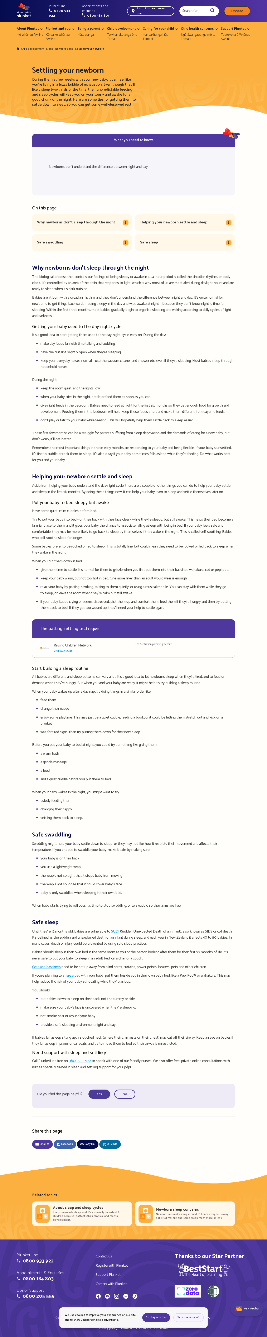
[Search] (212, 11)
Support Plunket (108, 1275)
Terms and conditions (136, 1328)
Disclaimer (161, 1328)
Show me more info (188, 1317)
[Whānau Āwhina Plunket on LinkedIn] (125, 1297)
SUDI (115, 931)
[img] (204, 1270)
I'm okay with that (156, 1317)
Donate (237, 11)
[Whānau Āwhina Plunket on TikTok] (134, 1297)
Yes (99, 1094)
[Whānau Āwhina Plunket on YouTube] (107, 1297)
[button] (63, 11)
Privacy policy (107, 1328)
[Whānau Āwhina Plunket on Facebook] (98, 1297)
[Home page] (24, 11)
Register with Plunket (112, 1265)
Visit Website (62, 651)
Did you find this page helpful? (60, 1094)
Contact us (104, 1256)
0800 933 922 (80, 1061)
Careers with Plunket (111, 1284)
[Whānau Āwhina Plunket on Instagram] (116, 1297)
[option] (100, 1094)
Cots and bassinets (46, 967)
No (125, 1094)
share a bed (71, 975)
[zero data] (188, 1292)
